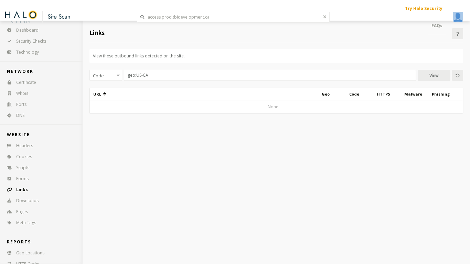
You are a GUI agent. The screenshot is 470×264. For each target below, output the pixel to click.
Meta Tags (26, 223)
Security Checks (31, 41)
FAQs (436, 26)
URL (98, 94)
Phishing (441, 94)
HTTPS (383, 94)
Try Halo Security (423, 8)
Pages (22, 211)
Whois (22, 93)
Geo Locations (30, 253)
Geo (326, 94)
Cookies (24, 157)
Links (22, 189)
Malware (413, 94)
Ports (21, 104)
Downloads (27, 201)
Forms (22, 179)
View (434, 75)
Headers (24, 145)
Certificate (26, 82)
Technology (27, 52)
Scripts (22, 167)
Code (354, 94)
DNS (20, 115)
